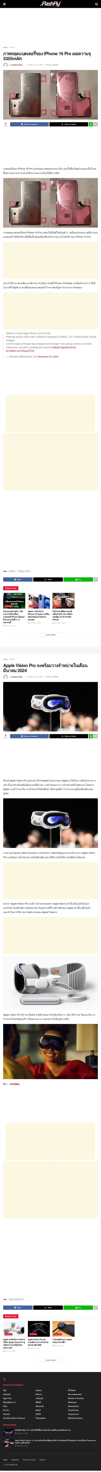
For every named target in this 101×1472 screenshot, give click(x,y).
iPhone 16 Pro (24, 571)
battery (12, 571)
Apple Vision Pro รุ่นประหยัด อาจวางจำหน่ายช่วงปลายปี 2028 (38, 1342)
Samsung (72, 1402)
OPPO (38, 1414)
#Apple (56, 347)
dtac (5, 1406)
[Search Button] (96, 4)
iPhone (12, 47)
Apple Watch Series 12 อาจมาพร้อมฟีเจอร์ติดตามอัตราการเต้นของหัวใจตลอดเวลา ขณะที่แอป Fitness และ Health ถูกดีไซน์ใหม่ (55, 1441)
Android (6, 1394)
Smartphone (73, 1406)
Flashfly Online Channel (14, 1418)
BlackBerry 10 (9, 1402)
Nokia (38, 1410)
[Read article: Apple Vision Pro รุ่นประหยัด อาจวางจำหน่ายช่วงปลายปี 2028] (39, 1329)
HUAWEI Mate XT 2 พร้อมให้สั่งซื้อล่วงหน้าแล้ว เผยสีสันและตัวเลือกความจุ (43, 1430)
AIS (4, 1390)
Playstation (41, 1418)
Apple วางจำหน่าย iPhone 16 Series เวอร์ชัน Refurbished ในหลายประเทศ (38, 615)
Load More (50, 635)
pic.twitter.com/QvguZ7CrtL (20, 350)
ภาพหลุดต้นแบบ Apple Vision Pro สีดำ (62, 1341)
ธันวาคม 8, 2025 (59, 1345)
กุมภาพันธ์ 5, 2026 (35, 623)
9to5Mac (15, 1084)
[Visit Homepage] (50, 4)
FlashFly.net (13, 1464)
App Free (7, 1398)
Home (5, 47)
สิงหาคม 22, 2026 (10, 1351)
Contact (42, 1459)
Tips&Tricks (73, 1410)
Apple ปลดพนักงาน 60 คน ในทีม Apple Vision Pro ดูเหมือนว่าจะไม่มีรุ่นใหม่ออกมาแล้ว (14, 1343)
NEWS (55, 64)
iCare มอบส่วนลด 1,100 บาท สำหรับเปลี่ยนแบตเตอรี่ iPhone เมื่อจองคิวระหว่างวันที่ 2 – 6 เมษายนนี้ (13, 617)
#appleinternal (68, 347)
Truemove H (73, 1414)
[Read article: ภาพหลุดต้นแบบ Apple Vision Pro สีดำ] (63, 1329)
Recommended (74, 1394)
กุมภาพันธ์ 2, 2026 (59, 623)
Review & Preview (76, 1398)
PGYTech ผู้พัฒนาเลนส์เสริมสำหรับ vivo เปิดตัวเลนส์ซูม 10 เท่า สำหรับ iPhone (62, 615)
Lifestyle (39, 1398)
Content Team (16, 64)
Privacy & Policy (29, 1459)
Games (39, 1390)
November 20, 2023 (48, 356)
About (5, 1459)
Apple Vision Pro (16, 1299)
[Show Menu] (4, 4)
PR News (72, 1390)
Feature (6, 1414)
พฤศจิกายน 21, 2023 (35, 64)
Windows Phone (75, 1418)
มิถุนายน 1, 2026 (34, 1348)
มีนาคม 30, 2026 (9, 626)
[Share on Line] (91, 124)
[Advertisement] (50, 260)
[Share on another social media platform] (96, 124)
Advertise (15, 1459)
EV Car (6, 1410)
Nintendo (40, 1406)
